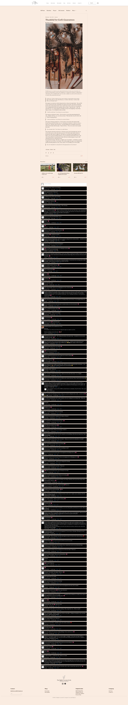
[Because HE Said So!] (80, 167)
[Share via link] (50, 152)
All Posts (42, 10)
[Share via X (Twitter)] (48, 152)
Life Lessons (61, 10)
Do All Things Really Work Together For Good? (63, 174)
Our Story (111, 690)
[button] (86, 10)
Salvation (49, 10)
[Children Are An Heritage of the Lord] (48, 167)
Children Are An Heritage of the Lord (47, 174)
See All (86, 161)
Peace (54, 149)
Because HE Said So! (78, 173)
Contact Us (111, 692)
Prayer (54, 10)
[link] (97, 3)
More (73, 10)
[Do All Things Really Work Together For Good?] (64, 167)
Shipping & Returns (79, 692)
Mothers (68, 10)
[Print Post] (53, 152)
